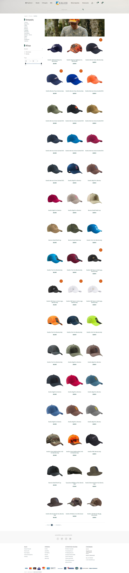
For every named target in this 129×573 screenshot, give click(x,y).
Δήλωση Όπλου (68, 562)
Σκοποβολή (47, 552)
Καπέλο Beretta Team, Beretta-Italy (94, 60)
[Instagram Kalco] (66, 539)
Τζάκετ (25, 36)
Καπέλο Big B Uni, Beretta (74, 180)
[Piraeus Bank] (62, 570)
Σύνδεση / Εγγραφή (69, 548)
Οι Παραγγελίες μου (69, 552)
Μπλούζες (26, 31)
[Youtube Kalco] (70, 539)
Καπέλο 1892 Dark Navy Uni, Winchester (55, 60)
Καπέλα (26, 30)
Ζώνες (25, 38)
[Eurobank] (70, 570)
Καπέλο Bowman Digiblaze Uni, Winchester (74, 60)
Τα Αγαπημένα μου (69, 550)
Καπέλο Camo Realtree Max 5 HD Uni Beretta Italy (54, 452)
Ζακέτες (26, 27)
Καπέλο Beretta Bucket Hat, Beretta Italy (94, 483)
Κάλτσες (26, 28)
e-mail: (87, 559)
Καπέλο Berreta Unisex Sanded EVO (94, 91)
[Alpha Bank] (84, 570)
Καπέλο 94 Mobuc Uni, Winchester (74, 514)
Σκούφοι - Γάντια (28, 34)
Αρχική (25, 16)
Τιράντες (26, 41)
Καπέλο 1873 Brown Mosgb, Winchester (94, 514)
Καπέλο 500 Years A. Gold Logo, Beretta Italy (94, 270)
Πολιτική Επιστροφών (69, 560)
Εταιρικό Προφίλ (27, 548)
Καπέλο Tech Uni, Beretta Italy (94, 240)
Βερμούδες (26, 24)
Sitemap (25, 556)
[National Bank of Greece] (76, 570)
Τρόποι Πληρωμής (69, 556)
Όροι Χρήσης (27, 552)
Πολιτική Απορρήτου (28, 554)
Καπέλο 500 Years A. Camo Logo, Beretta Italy (55, 302)
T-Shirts (26, 22)
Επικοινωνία (26, 550)
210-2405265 (90, 557)
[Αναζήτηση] (83, 9)
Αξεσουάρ (47, 558)
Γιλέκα (25, 25)
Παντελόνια (26, 33)
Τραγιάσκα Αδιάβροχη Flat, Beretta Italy (74, 483)
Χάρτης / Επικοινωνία (90, 555)
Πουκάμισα (26, 39)
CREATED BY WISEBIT (37, 572)
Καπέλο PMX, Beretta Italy (94, 451)
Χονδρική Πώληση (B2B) (70, 554)
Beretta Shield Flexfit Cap (94, 210)
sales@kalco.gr (92, 559)
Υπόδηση (46, 556)
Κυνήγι (46, 548)
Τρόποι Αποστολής (69, 558)
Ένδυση (30, 16)
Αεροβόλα (47, 550)
